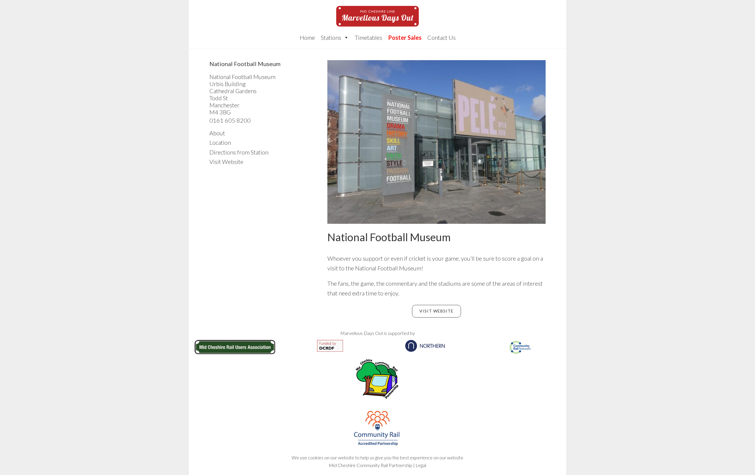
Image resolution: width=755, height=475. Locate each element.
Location (220, 142)
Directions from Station (238, 152)
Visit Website (436, 310)
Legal (421, 465)
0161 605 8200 (230, 120)
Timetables (368, 37)
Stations (331, 37)
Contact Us (441, 37)
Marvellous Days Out (377, 16)
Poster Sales (404, 37)
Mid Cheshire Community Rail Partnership (370, 465)
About (217, 133)
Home (307, 37)
